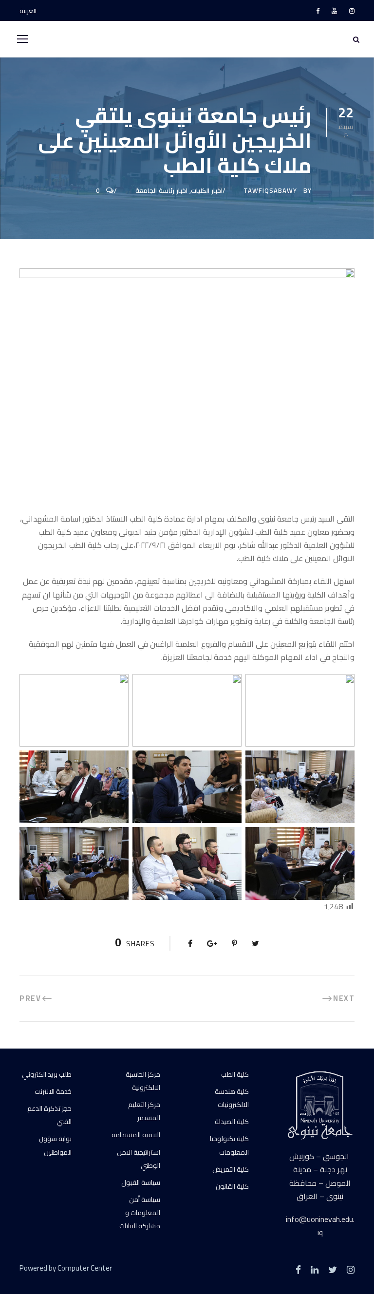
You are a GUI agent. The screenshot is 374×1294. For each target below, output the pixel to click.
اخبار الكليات (207, 190)
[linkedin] (314, 1269)
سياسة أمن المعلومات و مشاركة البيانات (139, 1212)
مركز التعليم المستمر (144, 1111)
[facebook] (317, 11)
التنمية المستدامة (136, 1134)
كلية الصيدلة (232, 1121)
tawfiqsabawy (270, 190)
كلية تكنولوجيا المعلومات (229, 1145)
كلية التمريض (230, 1169)
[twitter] (332, 1269)
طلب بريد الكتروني (47, 1074)
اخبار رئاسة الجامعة (161, 190)
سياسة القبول (140, 1182)
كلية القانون (232, 1186)
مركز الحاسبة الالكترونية (143, 1081)
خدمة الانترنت (53, 1091)
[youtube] (334, 11)
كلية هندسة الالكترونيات (232, 1098)
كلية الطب (235, 1074)
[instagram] (352, 11)
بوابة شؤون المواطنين (55, 1145)
